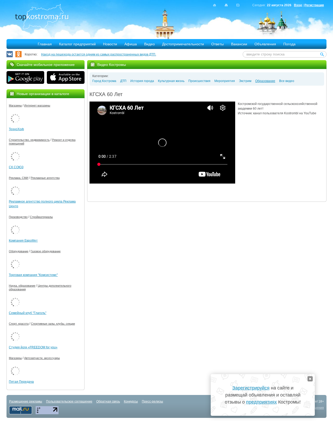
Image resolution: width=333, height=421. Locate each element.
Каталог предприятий (77, 44)
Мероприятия (224, 81)
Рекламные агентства (45, 177)
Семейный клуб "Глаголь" (27, 313)
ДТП (123, 81)
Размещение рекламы (25, 401)
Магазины (15, 105)
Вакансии (239, 44)
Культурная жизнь (171, 81)
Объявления (265, 44)
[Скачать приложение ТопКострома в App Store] (66, 78)
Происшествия (199, 81)
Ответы (217, 44)
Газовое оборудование (46, 251)
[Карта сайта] (226, 5)
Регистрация (314, 5)
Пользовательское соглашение (69, 401)
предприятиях (261, 402)
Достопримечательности (183, 44)
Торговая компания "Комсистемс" (33, 275)
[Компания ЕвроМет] (15, 224)
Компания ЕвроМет (23, 240)
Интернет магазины (37, 105)
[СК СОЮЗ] (15, 151)
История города (142, 81)
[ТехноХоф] (15, 113)
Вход (298, 5)
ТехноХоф (16, 129)
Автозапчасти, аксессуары (42, 358)
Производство (18, 216)
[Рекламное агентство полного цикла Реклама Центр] (15, 185)
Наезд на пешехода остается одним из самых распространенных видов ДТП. (98, 54)
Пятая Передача (21, 382)
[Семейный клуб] (15, 297)
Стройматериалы (41, 216)
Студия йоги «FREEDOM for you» (33, 347)
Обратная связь (108, 401)
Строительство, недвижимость (29, 139)
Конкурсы (131, 401)
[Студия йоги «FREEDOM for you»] (15, 331)
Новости (110, 44)
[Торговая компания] (15, 259)
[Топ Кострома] (42, 17)
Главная (45, 44)
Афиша (130, 44)
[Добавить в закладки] (237, 5)
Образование (265, 81)
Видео (149, 44)
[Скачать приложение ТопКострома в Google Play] (25, 78)
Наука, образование (22, 285)
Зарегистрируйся (251, 388)
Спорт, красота (19, 323)
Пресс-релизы (152, 401)
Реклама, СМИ (18, 177)
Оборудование (18, 251)
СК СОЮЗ (16, 167)
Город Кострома (104, 81)
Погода (289, 44)
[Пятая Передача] (15, 365)
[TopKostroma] (214, 5)
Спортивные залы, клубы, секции (53, 323)
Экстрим (245, 81)
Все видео (286, 81)
